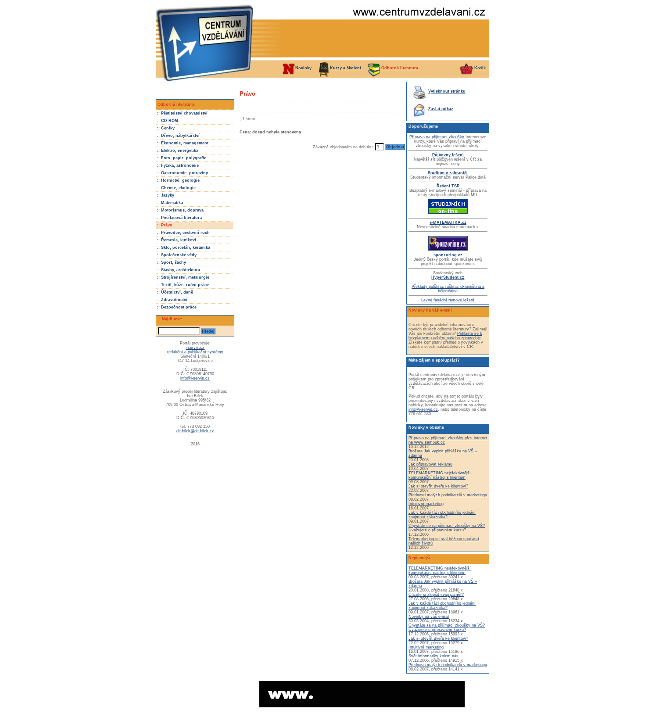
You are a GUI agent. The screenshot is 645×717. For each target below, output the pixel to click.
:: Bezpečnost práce (177, 307)
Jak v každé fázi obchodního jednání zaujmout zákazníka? (442, 514)
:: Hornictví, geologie (178, 180)
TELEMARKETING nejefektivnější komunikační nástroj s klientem (439, 475)
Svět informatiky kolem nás (433, 656)
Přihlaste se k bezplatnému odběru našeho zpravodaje (445, 335)
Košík (480, 68)
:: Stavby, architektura (178, 270)
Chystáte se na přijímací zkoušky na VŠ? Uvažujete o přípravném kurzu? (446, 527)
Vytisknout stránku (447, 91)
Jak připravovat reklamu (430, 464)
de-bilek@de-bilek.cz (195, 431)
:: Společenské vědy (177, 255)
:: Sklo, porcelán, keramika (183, 247)
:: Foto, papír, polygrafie (181, 158)
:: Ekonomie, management (182, 143)
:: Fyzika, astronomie (178, 165)
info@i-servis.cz (195, 378)
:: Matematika (170, 203)
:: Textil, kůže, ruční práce (183, 285)
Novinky (303, 68)
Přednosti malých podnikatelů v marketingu (447, 495)
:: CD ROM (167, 120)
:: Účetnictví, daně (175, 292)
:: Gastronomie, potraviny (182, 173)
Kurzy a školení (345, 68)
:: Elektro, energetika (177, 150)
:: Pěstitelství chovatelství (182, 113)
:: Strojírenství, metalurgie (183, 277)
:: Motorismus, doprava (180, 210)
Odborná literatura (399, 68)
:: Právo (164, 225)
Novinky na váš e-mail (428, 616)
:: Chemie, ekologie (176, 188)
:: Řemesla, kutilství (176, 240)
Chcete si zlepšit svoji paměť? (436, 594)
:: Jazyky (165, 195)
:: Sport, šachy (171, 262)
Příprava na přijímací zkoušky (436, 137)
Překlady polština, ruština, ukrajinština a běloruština (448, 288)
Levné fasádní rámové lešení (447, 300)
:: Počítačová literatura (179, 217)
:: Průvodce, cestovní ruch (183, 232)
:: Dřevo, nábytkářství (178, 135)
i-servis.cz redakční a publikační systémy (195, 349)
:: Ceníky (166, 128)
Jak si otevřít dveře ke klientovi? (438, 486)
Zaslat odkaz (440, 109)
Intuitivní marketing (426, 504)
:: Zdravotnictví (172, 300)
